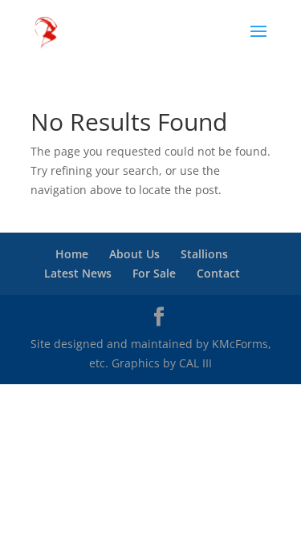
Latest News (78, 273)
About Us (134, 253)
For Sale (154, 273)
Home (71, 253)
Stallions (204, 253)
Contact (218, 273)
